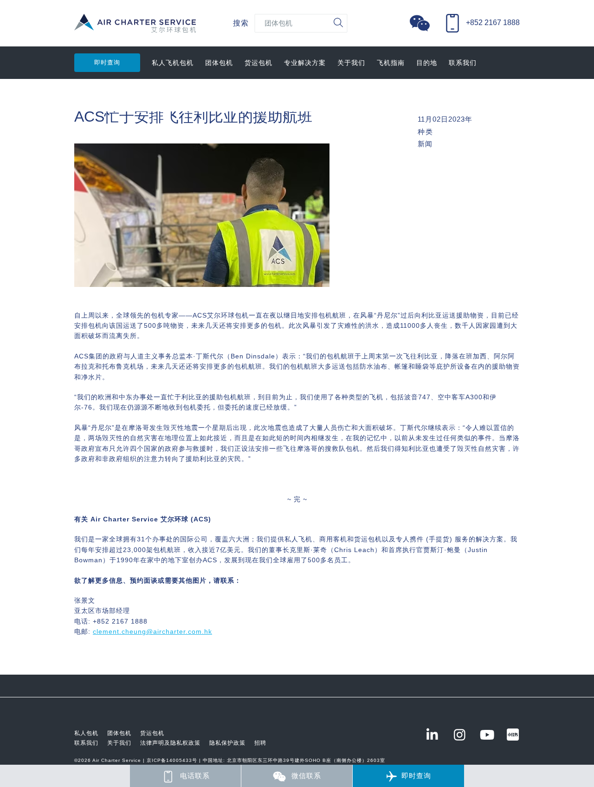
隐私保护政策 (227, 743)
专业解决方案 (305, 62)
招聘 (260, 743)
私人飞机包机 (173, 62)
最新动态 (88, 95)
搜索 (241, 23)
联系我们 (463, 62)
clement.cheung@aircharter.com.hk (152, 631)
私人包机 (86, 733)
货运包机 (258, 62)
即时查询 (107, 62)
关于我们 (351, 62)
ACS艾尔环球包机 (135, 28)
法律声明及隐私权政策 (170, 743)
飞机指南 (391, 62)
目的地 (426, 62)
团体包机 (219, 62)
